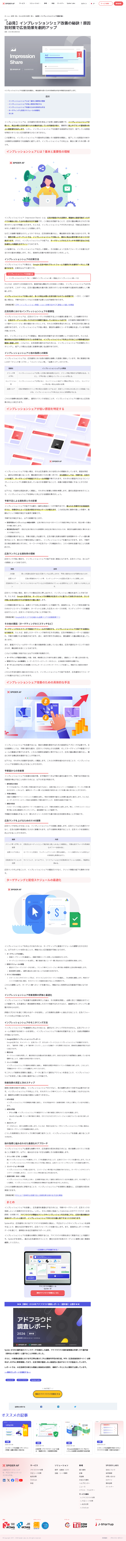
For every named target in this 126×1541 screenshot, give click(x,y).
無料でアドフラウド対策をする (47, 1394)
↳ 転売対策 (84, 1504)
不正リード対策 (35, 1473)
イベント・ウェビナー (87, 1490)
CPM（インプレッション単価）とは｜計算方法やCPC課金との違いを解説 (44, 305)
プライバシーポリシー (116, 1538)
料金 (31, 1483)
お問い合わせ (110, 1476)
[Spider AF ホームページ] (13, 1465)
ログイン (84, 3)
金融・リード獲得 (61, 1473)
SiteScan (33, 1480)
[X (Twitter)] (8, 1480)
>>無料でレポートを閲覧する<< (18, 1372)
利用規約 (104, 1538)
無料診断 (118, 3)
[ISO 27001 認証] (36, 1525)
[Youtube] (21, 1480)
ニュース (82, 1487)
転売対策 (33, 1476)
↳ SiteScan (84, 1508)
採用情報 (109, 1473)
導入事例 (82, 1470)
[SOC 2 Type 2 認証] (45, 1525)
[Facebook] (12, 1480)
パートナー (110, 1487)
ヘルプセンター (84, 1483)
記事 (80, 1473)
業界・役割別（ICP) (62, 1470)
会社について (110, 1470)
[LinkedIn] (4, 1480)
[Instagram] (16, 1480)
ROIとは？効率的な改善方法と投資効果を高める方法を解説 (38, 1195)
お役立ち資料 (84, 1480)
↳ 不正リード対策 (86, 1501)
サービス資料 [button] (105, 3)
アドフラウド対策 (36, 1470)
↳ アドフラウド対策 (87, 1497)
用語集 (81, 1476)
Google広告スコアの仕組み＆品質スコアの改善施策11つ (37, 617)
